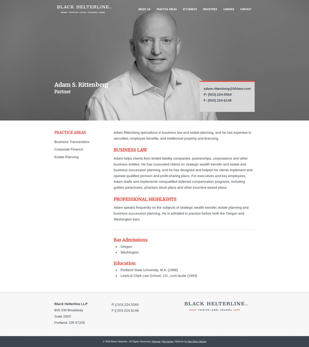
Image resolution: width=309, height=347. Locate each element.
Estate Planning (66, 157)
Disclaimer (167, 341)
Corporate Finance (68, 149)
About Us (144, 9)
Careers (228, 9)
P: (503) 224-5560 (218, 94)
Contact (246, 9)
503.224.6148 (128, 310)
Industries (210, 9)
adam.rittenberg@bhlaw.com (227, 88)
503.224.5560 (128, 304)
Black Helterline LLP (84, 9)
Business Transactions (71, 142)
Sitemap (156, 341)
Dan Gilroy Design (197, 341)
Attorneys (190, 9)
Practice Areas (166, 9)
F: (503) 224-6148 (218, 100)
